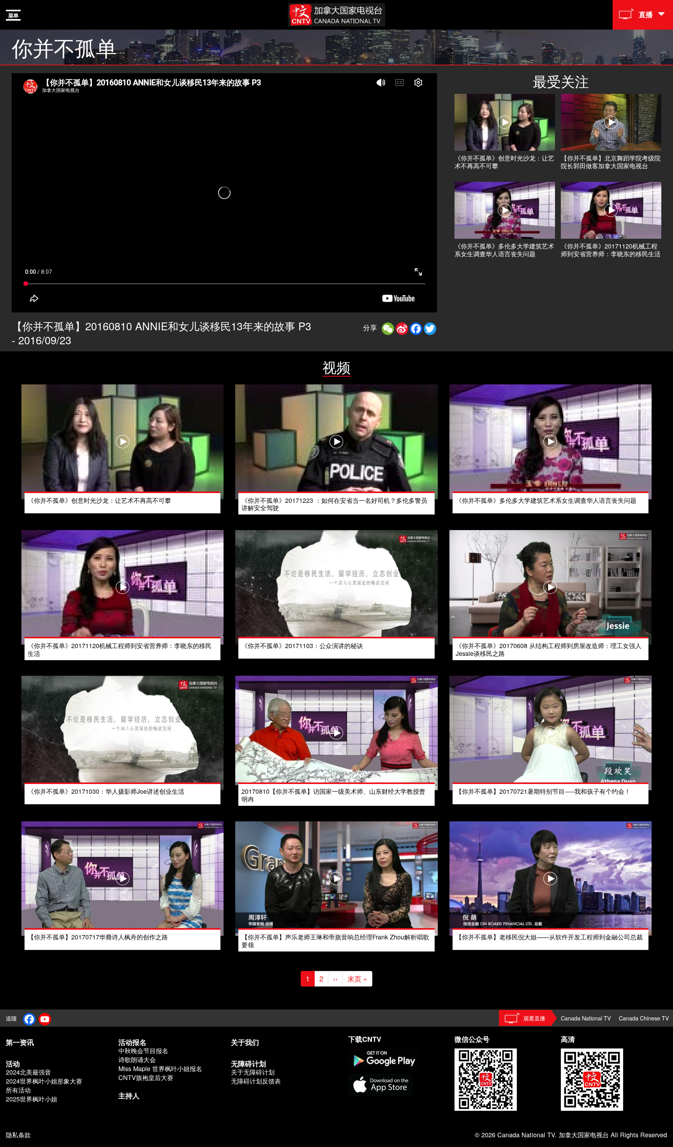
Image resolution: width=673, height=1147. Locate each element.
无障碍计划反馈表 (256, 1081)
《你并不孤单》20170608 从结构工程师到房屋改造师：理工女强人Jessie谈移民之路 (548, 649)
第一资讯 (20, 1042)
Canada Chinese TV (644, 1018)
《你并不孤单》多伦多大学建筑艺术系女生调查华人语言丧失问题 (504, 249)
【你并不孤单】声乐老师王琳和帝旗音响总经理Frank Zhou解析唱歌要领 (335, 940)
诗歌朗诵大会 (137, 1059)
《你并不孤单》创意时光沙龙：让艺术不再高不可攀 (504, 161)
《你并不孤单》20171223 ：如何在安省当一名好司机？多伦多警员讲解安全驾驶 (334, 504)
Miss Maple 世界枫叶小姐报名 (160, 1068)
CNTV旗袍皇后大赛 (145, 1077)
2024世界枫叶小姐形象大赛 (44, 1081)
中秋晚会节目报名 (143, 1050)
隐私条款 (18, 1134)
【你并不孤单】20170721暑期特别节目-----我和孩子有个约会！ (543, 791)
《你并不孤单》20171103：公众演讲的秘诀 (302, 645)
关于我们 (245, 1042)
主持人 (128, 1096)
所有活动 (18, 1089)
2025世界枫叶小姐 (31, 1098)
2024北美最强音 (28, 1072)
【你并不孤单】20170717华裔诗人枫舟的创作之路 (98, 936)
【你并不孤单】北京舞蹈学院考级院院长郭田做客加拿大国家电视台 (611, 161)
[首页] (336, 14)
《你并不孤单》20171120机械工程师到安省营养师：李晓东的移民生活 (611, 249)
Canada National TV (586, 1018)
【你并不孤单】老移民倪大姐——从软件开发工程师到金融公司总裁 (549, 936)
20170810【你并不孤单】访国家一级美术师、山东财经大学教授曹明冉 (333, 794)
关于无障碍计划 (253, 1072)
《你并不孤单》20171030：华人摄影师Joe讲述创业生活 (106, 791)
